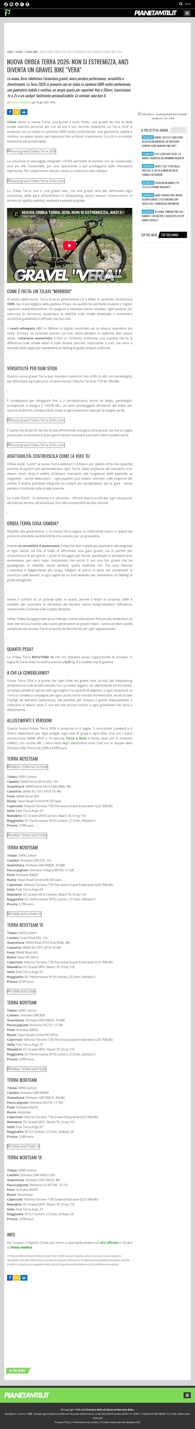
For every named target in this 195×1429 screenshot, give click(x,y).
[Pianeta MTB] (33, 1395)
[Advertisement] (76, 37)
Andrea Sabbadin (20, 102)
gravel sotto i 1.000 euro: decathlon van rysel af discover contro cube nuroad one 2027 (162, 141)
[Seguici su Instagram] (11, 4)
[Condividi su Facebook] (10, 112)
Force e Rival (76, 738)
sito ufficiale (109, 1242)
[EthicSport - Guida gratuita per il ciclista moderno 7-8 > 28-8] (163, 116)
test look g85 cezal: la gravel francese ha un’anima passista (163, 156)
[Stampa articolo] (23, 112)
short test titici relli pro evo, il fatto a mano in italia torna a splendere (161, 170)
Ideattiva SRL (132, 1422)
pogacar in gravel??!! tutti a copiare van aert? (160, 185)
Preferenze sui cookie (85, 1422)
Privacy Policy (62, 1422)
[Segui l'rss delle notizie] (16, 112)
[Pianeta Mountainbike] (7, 12)
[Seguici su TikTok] (6, 4)
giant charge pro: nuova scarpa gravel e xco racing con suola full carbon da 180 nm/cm (162, 199)
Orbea (11, 122)
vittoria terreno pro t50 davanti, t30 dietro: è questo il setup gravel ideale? (163, 216)
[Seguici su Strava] (22, 4)
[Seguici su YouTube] (17, 4)
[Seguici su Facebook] (27, 4)
